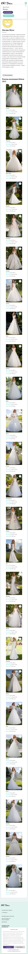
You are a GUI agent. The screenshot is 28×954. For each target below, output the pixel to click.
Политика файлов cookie (14, 949)
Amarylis (8, 238)
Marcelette (8, 173)
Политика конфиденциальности (14, 951)
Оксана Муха (12, 110)
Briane (7, 758)
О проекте (4, 912)
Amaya (7, 271)
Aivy (7, 726)
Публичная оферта (7, 910)
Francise (8, 141)
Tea (7, 889)
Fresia (7, 531)
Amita (7, 303)
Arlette (7, 856)
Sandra (7, 824)
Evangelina (8, 498)
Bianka (7, 368)
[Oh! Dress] (5, 905)
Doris (7, 433)
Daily (7, 401)
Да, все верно (8, 12)
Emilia (7, 466)
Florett (7, 108)
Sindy (7, 693)
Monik (7, 628)
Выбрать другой (8, 15)
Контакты (4, 922)
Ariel (7, 336)
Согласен (8, 947)
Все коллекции (8, 75)
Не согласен (20, 947)
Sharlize (8, 661)
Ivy (6, 563)
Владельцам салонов (8, 916)
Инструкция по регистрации (6, 919)
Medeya (8, 596)
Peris (7, 791)
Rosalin (8, 206)
